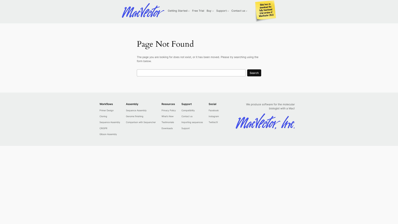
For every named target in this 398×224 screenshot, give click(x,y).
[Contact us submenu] (246, 11)
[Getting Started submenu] (189, 11)
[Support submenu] (228, 11)
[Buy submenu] (213, 11)
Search (254, 73)
